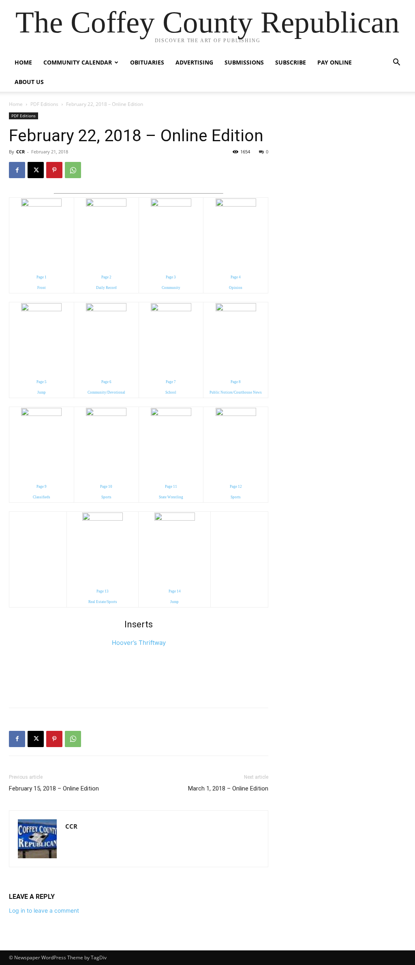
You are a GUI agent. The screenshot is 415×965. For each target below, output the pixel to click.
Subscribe (290, 62)
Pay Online (334, 62)
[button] (396, 63)
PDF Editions (44, 104)
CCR (20, 152)
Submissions (244, 62)
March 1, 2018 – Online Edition (228, 788)
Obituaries (147, 62)
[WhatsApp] (73, 170)
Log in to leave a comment (44, 910)
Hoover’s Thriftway (139, 642)
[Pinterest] (54, 170)
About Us (29, 82)
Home (23, 62)
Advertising (194, 62)
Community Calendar (77, 62)
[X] (36, 170)
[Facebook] (17, 170)
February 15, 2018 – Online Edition (54, 788)
